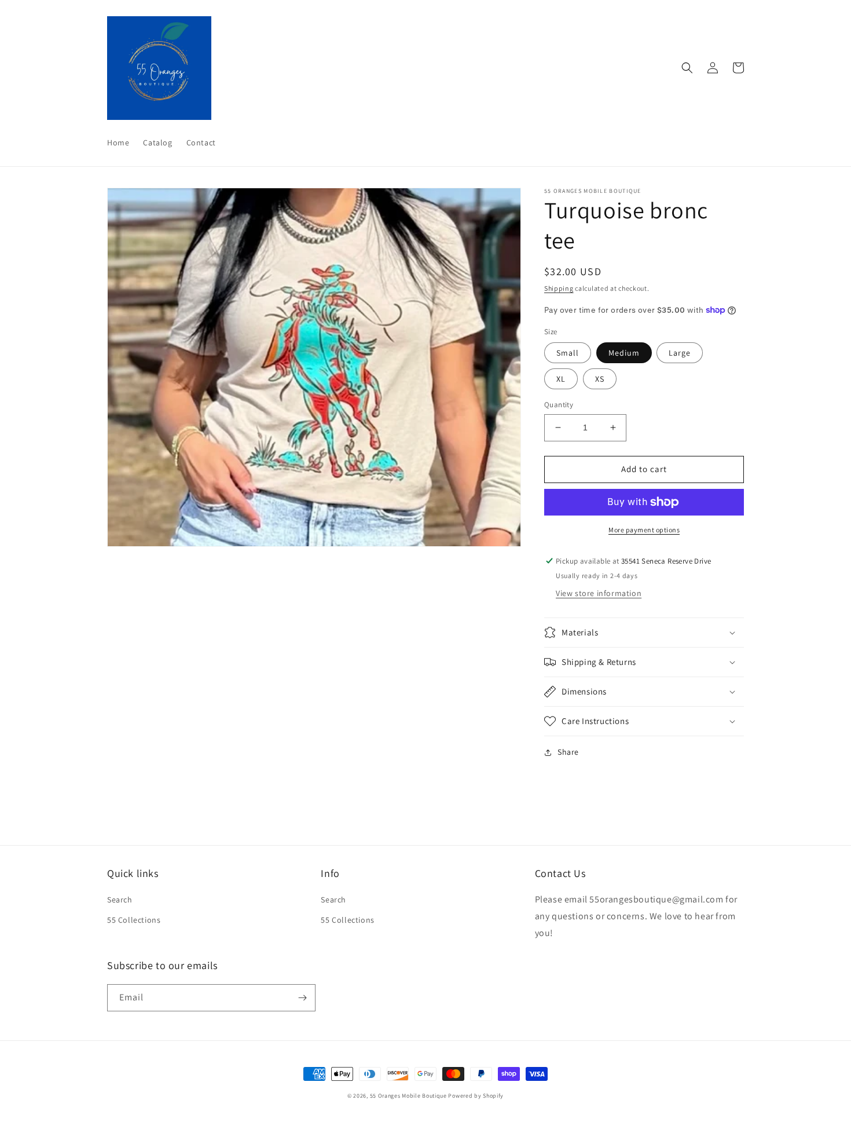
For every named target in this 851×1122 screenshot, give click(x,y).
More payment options (644, 529)
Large (680, 353)
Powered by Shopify (476, 1095)
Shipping (559, 288)
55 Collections (133, 920)
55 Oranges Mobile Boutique (408, 1095)
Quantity (558, 405)
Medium (624, 353)
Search (120, 899)
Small (567, 353)
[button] (687, 68)
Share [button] (568, 752)
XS (599, 379)
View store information (598, 593)
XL (561, 379)
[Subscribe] (302, 997)
